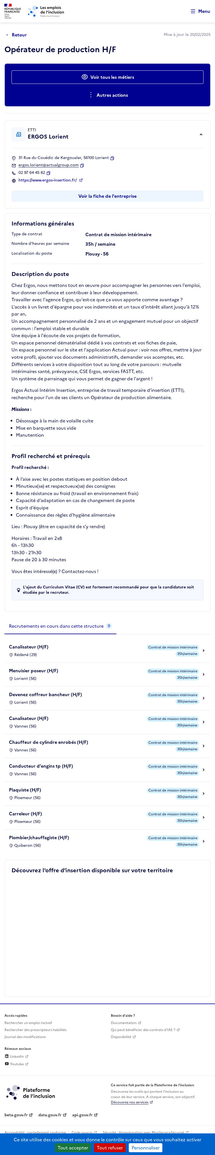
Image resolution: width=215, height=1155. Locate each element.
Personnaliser (146, 1147)
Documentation (124, 1022)
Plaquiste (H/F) (25, 789)
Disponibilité (121, 1036)
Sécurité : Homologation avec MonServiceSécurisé (143, 1132)
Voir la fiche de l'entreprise (107, 196)
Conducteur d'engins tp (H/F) (41, 766)
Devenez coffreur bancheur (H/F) (45, 694)
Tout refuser (110, 1147)
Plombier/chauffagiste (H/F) (39, 837)
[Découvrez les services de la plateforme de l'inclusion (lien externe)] (31, 1091)
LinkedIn (16, 1056)
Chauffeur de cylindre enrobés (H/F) (48, 742)
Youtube (16, 1064)
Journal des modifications (25, 1036)
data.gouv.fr (50, 1115)
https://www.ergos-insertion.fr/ (48, 180)
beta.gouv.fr (16, 1115)
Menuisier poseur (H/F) (33, 670)
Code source (82, 1132)
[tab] (60, 626)
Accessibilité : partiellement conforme (35, 1132)
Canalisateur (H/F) (28, 646)
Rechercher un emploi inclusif (28, 1022)
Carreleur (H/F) (25, 813)
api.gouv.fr (82, 1115)
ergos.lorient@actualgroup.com (48, 165)
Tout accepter (73, 1147)
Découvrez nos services (129, 1102)
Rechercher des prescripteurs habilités (35, 1029)
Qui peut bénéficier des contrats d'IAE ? (143, 1029)
